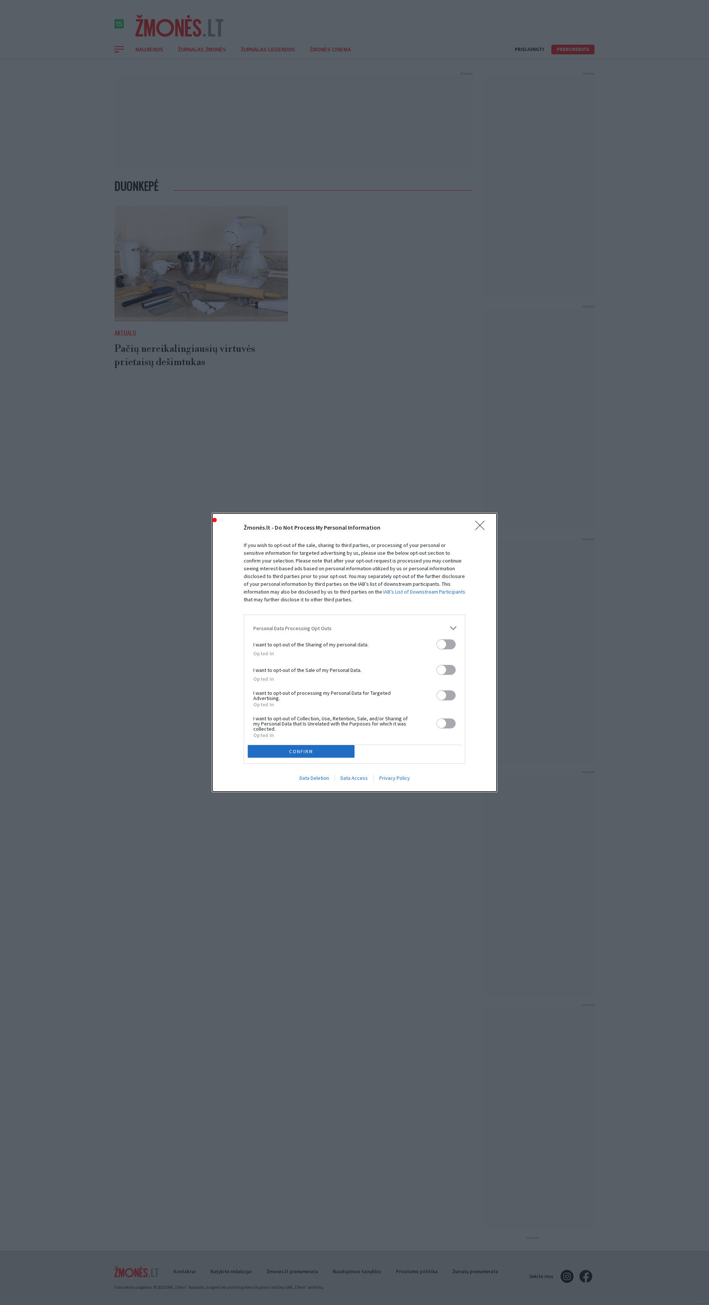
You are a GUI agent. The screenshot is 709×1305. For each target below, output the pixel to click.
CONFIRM (301, 751)
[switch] (446, 644)
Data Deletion (314, 778)
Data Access (354, 778)
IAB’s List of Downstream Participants (424, 591)
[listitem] (354, 628)
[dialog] (354, 652)
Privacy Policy (394, 778)
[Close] (482, 528)
